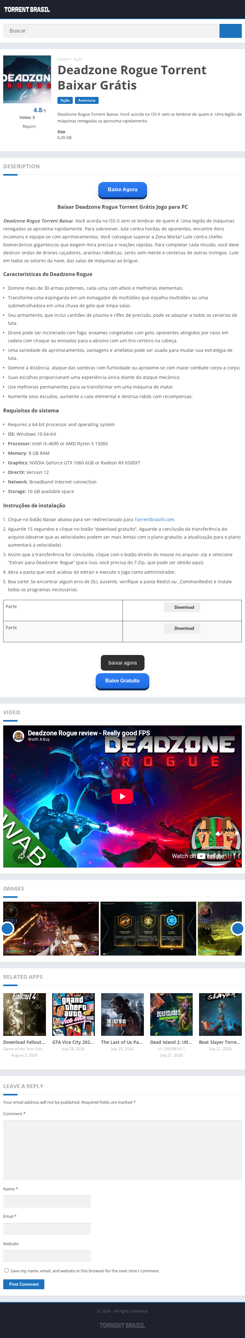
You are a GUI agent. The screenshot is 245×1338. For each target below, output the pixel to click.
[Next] (238, 929)
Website (11, 1244)
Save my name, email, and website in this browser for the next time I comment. (85, 1271)
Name (10, 1189)
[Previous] (7, 929)
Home (63, 59)
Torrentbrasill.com (154, 519)
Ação (78, 59)
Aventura (86, 100)
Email (10, 1216)
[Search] (230, 31)
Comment (14, 1113)
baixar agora (122, 662)
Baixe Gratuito (122, 680)
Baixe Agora (122, 189)
